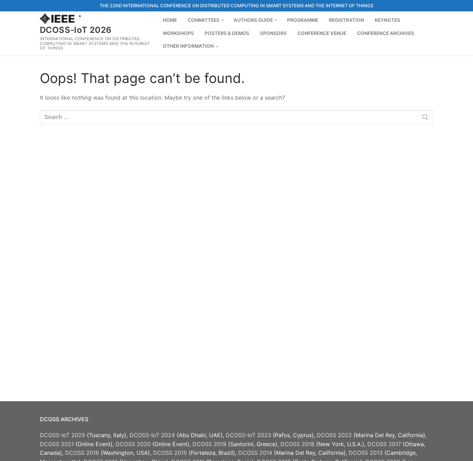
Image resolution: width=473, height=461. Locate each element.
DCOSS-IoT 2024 (152, 435)
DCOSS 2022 (334, 435)
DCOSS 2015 (170, 452)
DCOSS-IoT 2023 (248, 435)
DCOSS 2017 (384, 444)
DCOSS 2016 (82, 452)
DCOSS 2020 (133, 444)
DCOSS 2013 (366, 452)
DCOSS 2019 (209, 444)
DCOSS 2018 (297, 444)
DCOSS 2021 (57, 444)
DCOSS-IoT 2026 (76, 30)
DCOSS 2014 (255, 452)
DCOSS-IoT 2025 (62, 435)
